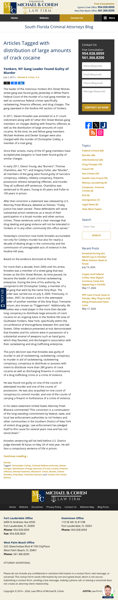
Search (96, 235)
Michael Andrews (21, 471)
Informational (92, 159)
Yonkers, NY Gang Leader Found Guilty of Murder (36, 71)
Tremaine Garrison (33, 474)
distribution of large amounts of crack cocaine (35, 468)
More (112, 17)
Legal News (90, 204)
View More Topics (92, 209)
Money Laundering (94, 182)
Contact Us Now (96, 107)
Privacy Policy (53, 507)
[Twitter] (96, 125)
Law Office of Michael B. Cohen (47, 591)
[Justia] (103, 125)
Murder (7, 462)
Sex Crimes (90, 173)
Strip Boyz (18, 474)
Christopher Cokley (21, 465)
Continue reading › (16, 456)
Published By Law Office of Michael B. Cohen (94, 7)
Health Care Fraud (94, 178)
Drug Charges (92, 164)
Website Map (87, 507)
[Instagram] (100, 132)
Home (14, 17)
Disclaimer (37, 507)
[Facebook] (88, 125)
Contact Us (77, 17)
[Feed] (92, 132)
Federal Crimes (93, 150)
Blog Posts (103, 507)
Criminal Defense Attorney (45, 465)
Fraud (87, 169)
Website (44, 17)
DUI (86, 195)
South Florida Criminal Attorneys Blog (31, 7)
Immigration (91, 199)
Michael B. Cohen (39, 471)
